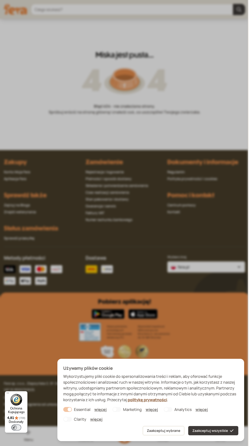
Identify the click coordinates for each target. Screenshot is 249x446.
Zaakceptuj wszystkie (210, 430)
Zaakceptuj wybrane (163, 430)
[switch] (16, 427)
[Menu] (8, 394)
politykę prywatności (147, 399)
